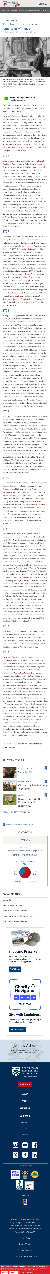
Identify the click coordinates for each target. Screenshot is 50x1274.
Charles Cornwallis (37, 504)
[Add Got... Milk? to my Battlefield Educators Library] (46, 768)
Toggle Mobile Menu (43, 3)
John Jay (23, 673)
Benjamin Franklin (20, 299)
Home (12, 3)
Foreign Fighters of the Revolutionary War (18, 916)
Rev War (6, 20)
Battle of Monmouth (38, 356)
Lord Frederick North (17, 614)
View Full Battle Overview (24, 882)
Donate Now (25, 1084)
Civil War (21, 768)
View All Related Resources (16, 812)
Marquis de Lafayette (27, 249)
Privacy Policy (25, 1238)
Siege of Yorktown (23, 580)
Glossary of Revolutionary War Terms (32, 786)
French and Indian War (11, 119)
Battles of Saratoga (22, 280)
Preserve (25, 1108)
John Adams (14, 673)
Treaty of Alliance (16, 296)
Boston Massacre (15, 144)
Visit (25, 1101)
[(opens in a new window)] (15, 1145)
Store (28, 1128)
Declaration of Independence (33, 201)
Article (14, 20)
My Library (46, 10)
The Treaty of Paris (10, 657)
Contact (25, 1134)
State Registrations (25, 1250)
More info (13, 1272)
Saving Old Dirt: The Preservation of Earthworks (30, 802)
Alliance (12, 747)
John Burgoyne (37, 283)
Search (12, 10)
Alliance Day (7, 900)
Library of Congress (8, 86)
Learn (7, 10)
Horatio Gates (30, 274)
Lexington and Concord (12, 150)
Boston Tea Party (35, 144)
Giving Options (25, 1122)
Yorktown (25, 840)
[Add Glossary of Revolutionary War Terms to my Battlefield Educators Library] (46, 781)
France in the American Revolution (15, 911)
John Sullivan (21, 368)
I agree (4, 1272)
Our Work (25, 1115)
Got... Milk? (25, 772)
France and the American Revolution (27, 744)
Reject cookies (26, 1272)
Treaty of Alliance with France (13, 905)
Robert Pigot (31, 400)
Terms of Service (25, 1244)
